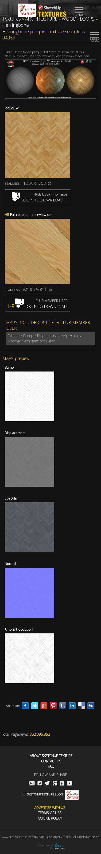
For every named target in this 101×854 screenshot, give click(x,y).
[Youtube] (69, 783)
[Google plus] (43, 705)
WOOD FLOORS (78, 19)
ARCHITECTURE (41, 19)
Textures (11, 19)
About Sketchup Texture (51, 755)
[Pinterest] (53, 705)
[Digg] (90, 705)
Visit (42, 794)
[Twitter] (34, 705)
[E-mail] (32, 783)
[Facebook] (25, 705)
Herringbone (15, 25)
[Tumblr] (62, 705)
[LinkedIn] (72, 705)
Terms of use (50, 813)
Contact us (51, 761)
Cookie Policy (50, 818)
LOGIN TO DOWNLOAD (41, 200)
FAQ (51, 766)
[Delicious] (81, 705)
